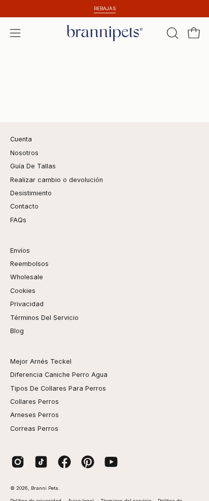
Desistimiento (31, 193)
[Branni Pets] (104, 33)
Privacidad (27, 304)
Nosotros (24, 153)
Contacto (24, 206)
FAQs (18, 220)
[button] (171, 33)
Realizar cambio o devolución (56, 180)
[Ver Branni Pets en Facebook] (64, 461)
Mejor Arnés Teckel (41, 361)
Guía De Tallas (33, 166)
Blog (17, 331)
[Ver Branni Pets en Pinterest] (87, 461)
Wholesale (26, 277)
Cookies (23, 290)
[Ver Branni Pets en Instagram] (17, 461)
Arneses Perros (34, 415)
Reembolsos (29, 264)
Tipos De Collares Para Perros (58, 388)
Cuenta (21, 139)
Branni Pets (44, 488)
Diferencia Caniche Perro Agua (59, 374)
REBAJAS (105, 8)
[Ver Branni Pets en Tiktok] (41, 461)
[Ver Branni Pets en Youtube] (111, 461)
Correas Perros (34, 428)
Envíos (20, 250)
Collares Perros (34, 401)
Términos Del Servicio (44, 317)
